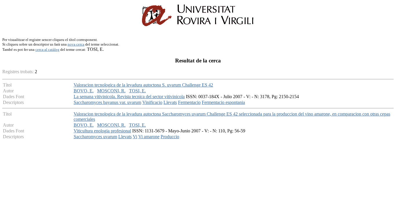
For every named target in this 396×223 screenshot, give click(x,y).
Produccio (170, 136)
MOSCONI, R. (111, 90)
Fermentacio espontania (223, 102)
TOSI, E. (137, 90)
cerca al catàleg (47, 49)
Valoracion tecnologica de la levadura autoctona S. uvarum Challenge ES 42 (143, 84)
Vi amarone (148, 136)
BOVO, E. (84, 90)
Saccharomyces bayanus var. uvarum (107, 102)
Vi (135, 136)
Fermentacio (189, 102)
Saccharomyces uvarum (95, 136)
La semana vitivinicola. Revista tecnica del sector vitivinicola (129, 96)
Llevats (170, 102)
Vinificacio (152, 102)
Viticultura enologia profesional (102, 130)
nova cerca (76, 44)
